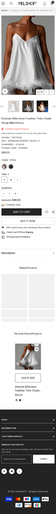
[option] (28, 55)
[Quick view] (36, 349)
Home (4, 10)
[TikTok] (12, 471)
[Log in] (44, 3)
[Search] (11, 3)
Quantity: (6, 188)
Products (15, 10)
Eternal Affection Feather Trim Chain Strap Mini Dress (27, 388)
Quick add (28, 378)
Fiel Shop (17, 137)
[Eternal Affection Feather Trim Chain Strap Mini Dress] (28, 357)
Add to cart (21, 212)
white (16, 400)
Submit (43, 459)
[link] (46, 212)
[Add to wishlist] (36, 344)
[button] (46, 92)
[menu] (3, 3)
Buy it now (28, 221)
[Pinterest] (4, 471)
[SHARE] (52, 212)
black (20, 400)
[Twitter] (19, 471)
